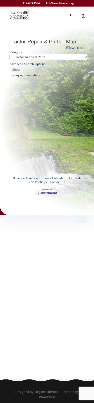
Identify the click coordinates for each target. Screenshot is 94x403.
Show (16, 69)
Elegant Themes (46, 392)
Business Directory (26, 178)
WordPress (47, 397)
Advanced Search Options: (27, 64)
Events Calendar (53, 178)
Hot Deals (77, 47)
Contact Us (57, 182)
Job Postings (38, 182)
